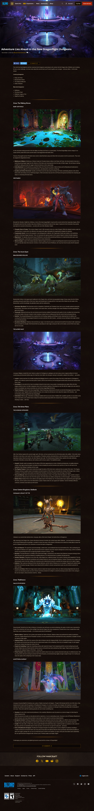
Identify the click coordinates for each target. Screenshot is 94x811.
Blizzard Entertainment (20, 52)
